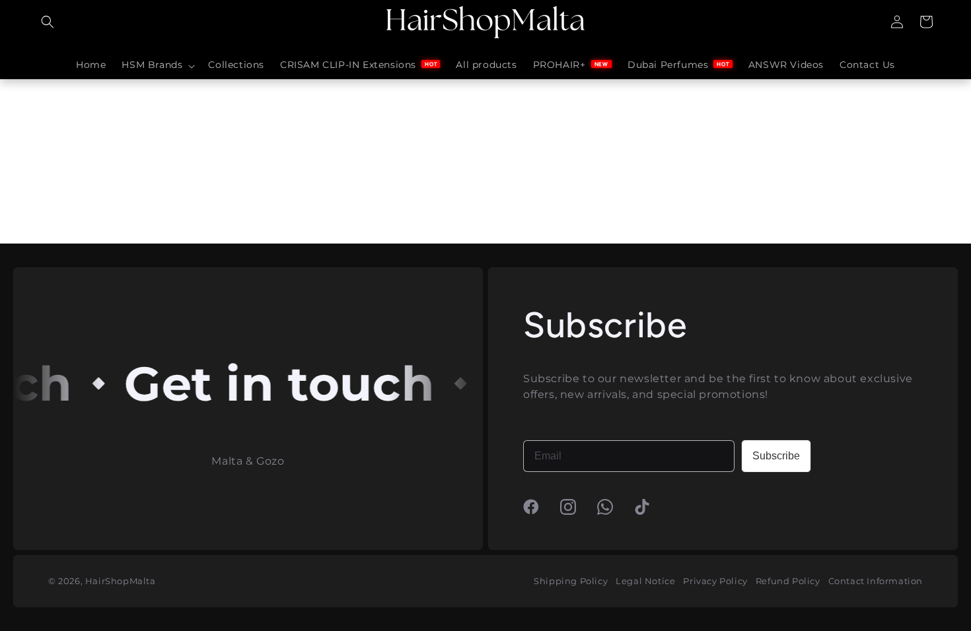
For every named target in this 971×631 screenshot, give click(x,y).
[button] (47, 21)
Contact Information (875, 581)
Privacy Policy (715, 581)
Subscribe (776, 455)
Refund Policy (788, 581)
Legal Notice (645, 581)
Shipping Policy (571, 581)
